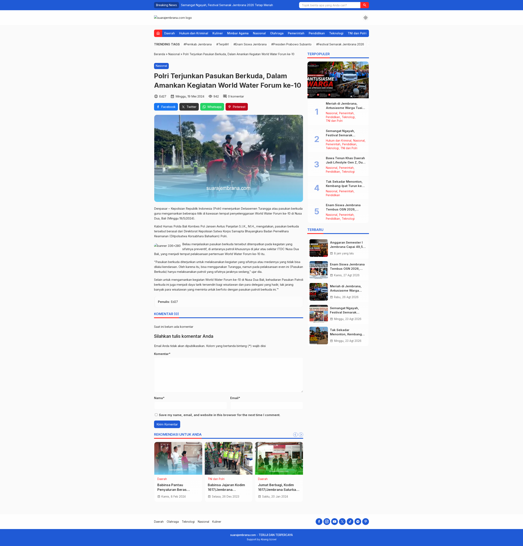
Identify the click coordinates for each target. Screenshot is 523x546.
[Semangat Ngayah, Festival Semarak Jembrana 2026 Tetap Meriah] (319, 313)
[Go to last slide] (295, 434)
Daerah (169, 33)
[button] (364, 5)
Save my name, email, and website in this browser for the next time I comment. (219, 415)
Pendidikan (317, 33)
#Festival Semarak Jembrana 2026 (340, 44)
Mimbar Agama (238, 33)
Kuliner (217, 33)
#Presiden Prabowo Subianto (291, 44)
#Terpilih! (222, 44)
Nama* (159, 398)
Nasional (259, 33)
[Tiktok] (350, 521)
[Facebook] (319, 521)
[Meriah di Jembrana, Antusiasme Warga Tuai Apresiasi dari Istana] (338, 80)
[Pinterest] (365, 521)
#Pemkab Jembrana (198, 44)
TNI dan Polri (357, 33)
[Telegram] (357, 521)
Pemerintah (296, 33)
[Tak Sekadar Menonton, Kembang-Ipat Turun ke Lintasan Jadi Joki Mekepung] (319, 335)
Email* (235, 398)
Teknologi (336, 33)
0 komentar (236, 96)
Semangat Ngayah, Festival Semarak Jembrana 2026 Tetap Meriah (227, 5)
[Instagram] (326, 521)
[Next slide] (301, 434)
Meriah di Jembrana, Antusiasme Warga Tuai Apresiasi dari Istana (344, 108)
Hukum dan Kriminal (193, 33)
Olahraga (277, 33)
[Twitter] (342, 521)
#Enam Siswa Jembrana (250, 44)
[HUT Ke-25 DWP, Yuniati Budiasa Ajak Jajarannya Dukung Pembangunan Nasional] (279, 458)
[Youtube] (334, 521)
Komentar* (162, 354)
